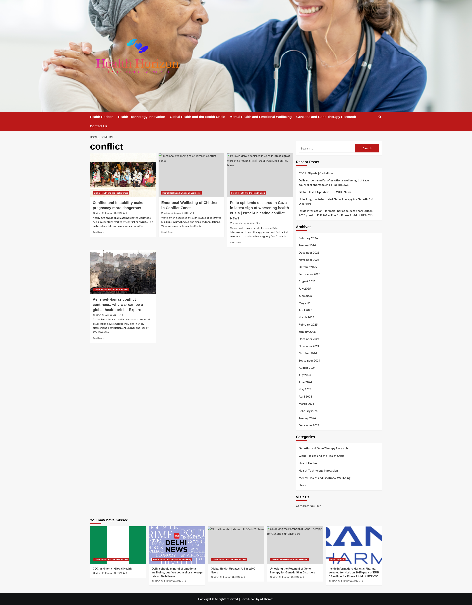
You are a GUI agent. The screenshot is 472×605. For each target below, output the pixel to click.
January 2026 (307, 245)
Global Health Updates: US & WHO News (325, 192)
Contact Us (98, 126)
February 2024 (308, 410)
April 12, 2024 (111, 315)
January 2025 (307, 331)
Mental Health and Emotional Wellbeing (261, 117)
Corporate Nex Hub (308, 505)
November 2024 (309, 346)
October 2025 (308, 267)
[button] (380, 117)
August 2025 (307, 281)
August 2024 (307, 367)
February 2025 (308, 324)
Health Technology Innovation (141, 117)
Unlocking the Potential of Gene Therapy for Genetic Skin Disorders (336, 201)
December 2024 (309, 339)
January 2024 (307, 418)
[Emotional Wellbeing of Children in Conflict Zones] (191, 175)
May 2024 (305, 389)
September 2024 (309, 360)
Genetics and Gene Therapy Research (326, 117)
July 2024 (305, 375)
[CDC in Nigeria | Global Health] (118, 545)
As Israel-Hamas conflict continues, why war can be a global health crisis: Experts (118, 304)
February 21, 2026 (290, 577)
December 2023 (309, 425)
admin (98, 213)
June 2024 (305, 382)
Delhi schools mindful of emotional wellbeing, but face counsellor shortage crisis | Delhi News (334, 182)
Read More (98, 232)
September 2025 (309, 274)
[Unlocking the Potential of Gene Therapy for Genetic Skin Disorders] (295, 545)
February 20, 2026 (113, 213)
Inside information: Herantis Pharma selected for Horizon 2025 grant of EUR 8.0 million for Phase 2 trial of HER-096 (336, 213)
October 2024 (308, 353)
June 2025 (305, 295)
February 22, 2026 (231, 577)
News (302, 485)
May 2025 (305, 303)
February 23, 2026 (113, 573)
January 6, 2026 (181, 213)
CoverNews (248, 599)
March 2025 (306, 317)
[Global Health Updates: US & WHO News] (236, 545)
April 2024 (305, 396)
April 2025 (305, 310)
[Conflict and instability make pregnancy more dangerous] (123, 175)
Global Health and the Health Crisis (197, 117)
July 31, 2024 (248, 223)
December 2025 (309, 252)
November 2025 (309, 259)
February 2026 (308, 238)
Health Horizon (101, 117)
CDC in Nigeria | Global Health (318, 173)
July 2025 (305, 288)
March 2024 (306, 403)
